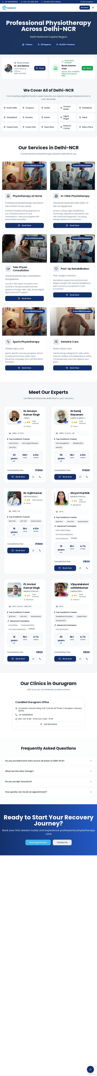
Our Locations (87, 2)
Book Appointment (38, 842)
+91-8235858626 (25, 715)
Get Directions (50, 724)
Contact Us (62, 842)
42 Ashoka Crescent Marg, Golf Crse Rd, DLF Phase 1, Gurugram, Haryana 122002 (50, 709)
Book (41, 68)
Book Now (84, 7)
